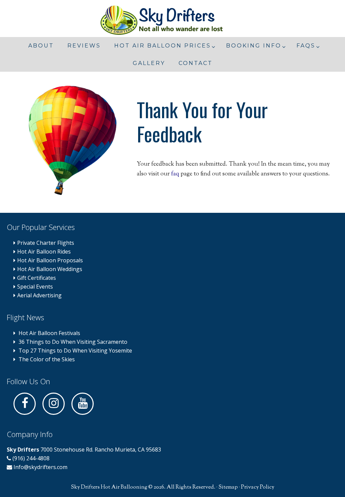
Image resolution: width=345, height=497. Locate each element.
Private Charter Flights (45, 242)
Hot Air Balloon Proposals (50, 260)
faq (175, 174)
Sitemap (228, 487)
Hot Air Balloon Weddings (49, 269)
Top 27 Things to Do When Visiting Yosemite (75, 350)
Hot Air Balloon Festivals (49, 333)
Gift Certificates (36, 277)
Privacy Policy (257, 487)
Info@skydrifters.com (40, 467)
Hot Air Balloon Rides (44, 251)
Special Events (35, 286)
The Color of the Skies (47, 359)
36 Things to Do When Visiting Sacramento (73, 341)
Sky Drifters (172, 20)
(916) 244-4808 (30, 458)
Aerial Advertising (39, 295)
